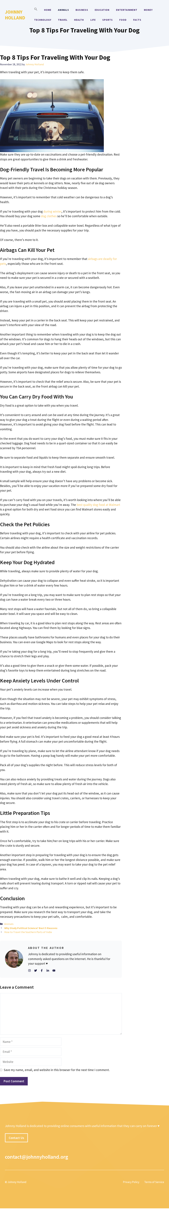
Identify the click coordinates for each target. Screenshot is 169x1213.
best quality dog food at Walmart (98, 505)
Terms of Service (154, 1182)
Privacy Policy (131, 1182)
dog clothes (49, 216)
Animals (63, 9)
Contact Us (16, 1138)
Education (102, 9)
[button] (36, 10)
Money (148, 9)
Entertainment (126, 9)
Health (79, 19)
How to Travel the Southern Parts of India (28, 932)
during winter (52, 211)
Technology (42, 19)
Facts (137, 19)
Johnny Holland (15, 15)
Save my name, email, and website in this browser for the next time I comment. (57, 1070)
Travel (63, 19)
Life (93, 19)
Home (47, 9)
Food (123, 19)
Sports (107, 19)
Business (82, 9)
